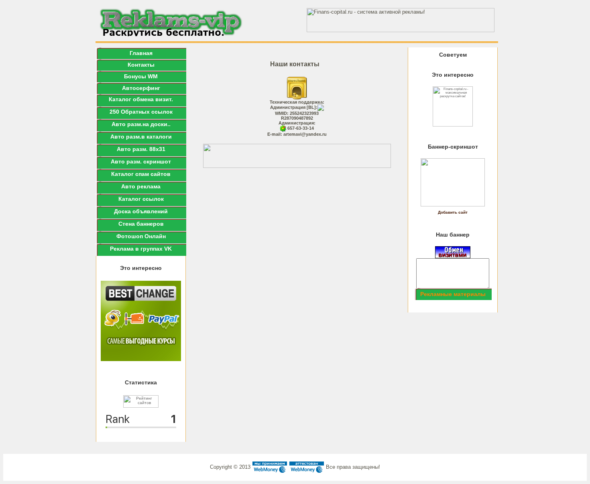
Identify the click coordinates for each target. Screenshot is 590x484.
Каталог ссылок (141, 199)
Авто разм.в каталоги (141, 136)
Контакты (141, 64)
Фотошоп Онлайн (141, 236)
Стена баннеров (141, 224)
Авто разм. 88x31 (141, 149)
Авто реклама (141, 186)
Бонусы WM (141, 76)
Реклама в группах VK (141, 248)
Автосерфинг (141, 88)
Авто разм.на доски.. (141, 124)
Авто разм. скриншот (141, 161)
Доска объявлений (141, 211)
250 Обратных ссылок (141, 111)
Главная (141, 53)
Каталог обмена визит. (141, 99)
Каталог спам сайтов (141, 174)
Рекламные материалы (453, 294)
